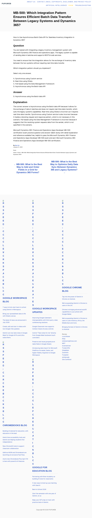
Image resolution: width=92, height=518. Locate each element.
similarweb (65, 357)
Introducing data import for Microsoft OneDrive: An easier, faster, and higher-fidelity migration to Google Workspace (44, 351)
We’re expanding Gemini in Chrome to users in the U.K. (74, 304)
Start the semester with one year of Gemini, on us (44, 495)
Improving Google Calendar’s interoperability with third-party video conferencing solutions (45, 320)
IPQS (63, 339)
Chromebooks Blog (15, 425)
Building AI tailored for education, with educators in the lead (15, 432)
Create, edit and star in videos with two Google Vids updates (14, 328)
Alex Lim (17, 145)
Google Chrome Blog (72, 289)
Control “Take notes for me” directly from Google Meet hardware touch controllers (44, 335)
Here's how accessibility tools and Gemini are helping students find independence (14, 440)
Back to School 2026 (39, 489)
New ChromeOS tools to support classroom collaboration (13, 447)
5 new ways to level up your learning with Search (44, 484)
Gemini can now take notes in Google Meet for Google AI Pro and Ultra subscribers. (15, 335)
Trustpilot (65, 355)
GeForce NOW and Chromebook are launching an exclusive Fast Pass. (14, 454)
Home (14, 152)
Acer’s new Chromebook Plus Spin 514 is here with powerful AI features (15, 460)
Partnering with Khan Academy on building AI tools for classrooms (43, 478)
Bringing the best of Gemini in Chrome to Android (74, 328)
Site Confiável (66, 359)
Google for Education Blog (42, 469)
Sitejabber (65, 350)
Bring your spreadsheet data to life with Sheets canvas (14, 315)
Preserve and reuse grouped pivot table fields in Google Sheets (43, 343)
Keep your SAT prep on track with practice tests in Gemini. (43, 501)
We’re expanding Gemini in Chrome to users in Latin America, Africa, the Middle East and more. (74, 320)
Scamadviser (66, 346)
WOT (63, 343)
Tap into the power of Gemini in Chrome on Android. (72, 298)
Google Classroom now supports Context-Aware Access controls (43, 328)
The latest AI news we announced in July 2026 (15, 321)
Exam (14, 150)
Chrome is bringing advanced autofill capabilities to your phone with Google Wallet (74, 312)
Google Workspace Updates (44, 310)
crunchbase (66, 336)
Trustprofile (66, 348)
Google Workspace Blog (15, 300)
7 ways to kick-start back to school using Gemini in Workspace (14, 308)
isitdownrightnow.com (69, 341)
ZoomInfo (65, 352)
